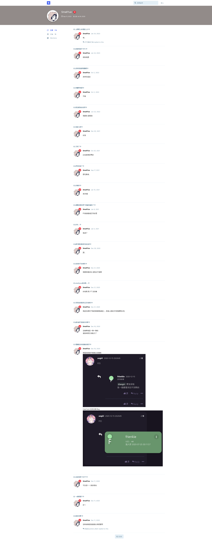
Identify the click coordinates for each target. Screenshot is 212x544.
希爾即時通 (78, 88)
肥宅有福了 (78, 166)
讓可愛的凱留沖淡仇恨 (82, 244)
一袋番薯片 (78, 496)
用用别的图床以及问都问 (83, 303)
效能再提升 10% (80, 49)
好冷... (77, 224)
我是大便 (78, 127)
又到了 (77, 146)
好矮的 (77, 185)
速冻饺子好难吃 (80, 264)
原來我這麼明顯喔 (81, 68)
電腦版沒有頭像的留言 (82, 344)
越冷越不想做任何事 (81, 322)
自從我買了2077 (80, 477)
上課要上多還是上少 (81, 29)
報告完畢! (78, 516)
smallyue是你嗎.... (81, 283)
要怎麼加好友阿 (80, 107)
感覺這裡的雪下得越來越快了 (84, 205)
